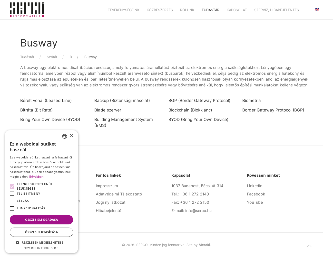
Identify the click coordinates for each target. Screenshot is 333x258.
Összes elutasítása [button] (41, 232)
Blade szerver (107, 110)
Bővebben (36, 177)
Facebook (256, 194)
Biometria (251, 100)
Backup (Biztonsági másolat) (122, 100)
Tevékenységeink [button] (123, 10)
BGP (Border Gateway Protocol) (199, 100)
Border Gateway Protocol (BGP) (273, 110)
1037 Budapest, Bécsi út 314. (197, 185)
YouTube (255, 202)
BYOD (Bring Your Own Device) (198, 119)
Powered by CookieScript (41, 248)
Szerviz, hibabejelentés (276, 10)
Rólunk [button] (187, 10)
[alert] (41, 191)
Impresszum (107, 185)
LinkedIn (254, 185)
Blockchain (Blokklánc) (190, 110)
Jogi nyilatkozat (111, 202)
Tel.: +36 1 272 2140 (190, 194)
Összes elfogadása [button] (41, 220)
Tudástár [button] (210, 10)
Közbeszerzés (160, 10)
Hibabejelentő (108, 210)
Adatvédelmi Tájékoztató (119, 194)
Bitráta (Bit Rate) (36, 110)
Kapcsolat (237, 10)
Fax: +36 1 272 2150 (190, 202)
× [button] (71, 136)
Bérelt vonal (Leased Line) (46, 100)
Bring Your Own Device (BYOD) (50, 119)
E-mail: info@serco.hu (191, 210)
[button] (309, 245)
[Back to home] (27, 9)
